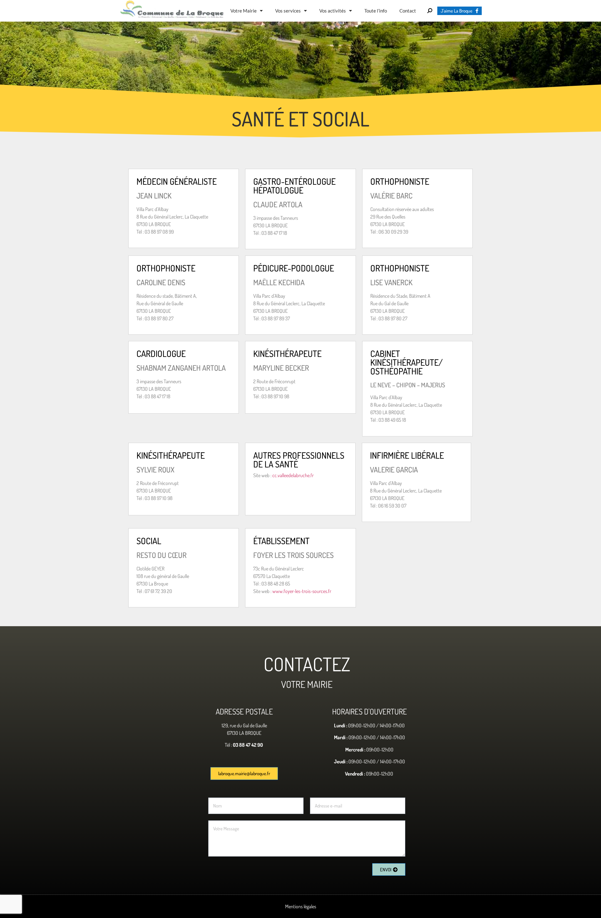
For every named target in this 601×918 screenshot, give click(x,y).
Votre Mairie (243, 10)
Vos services (288, 10)
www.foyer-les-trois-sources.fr (301, 591)
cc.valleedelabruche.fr (293, 475)
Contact (407, 10)
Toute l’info (375, 10)
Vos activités (332, 10)
